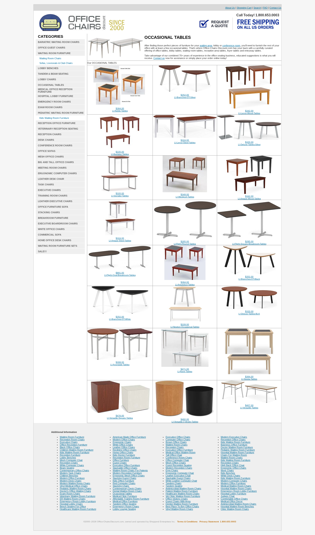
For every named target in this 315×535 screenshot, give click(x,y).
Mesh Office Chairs (176, 462)
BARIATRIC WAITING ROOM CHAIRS (58, 42)
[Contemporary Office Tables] (185, 321)
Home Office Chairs (123, 452)
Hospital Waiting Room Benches (237, 506)
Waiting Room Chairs (50, 58)
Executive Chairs (69, 442)
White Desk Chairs (230, 475)
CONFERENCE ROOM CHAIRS (55, 145)
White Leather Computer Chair (181, 480)
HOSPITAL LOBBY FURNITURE (55, 96)
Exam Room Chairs (70, 493)
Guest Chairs (120, 462)
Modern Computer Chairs (234, 480)
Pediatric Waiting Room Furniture (238, 450)
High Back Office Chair (232, 465)
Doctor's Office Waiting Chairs (75, 491)
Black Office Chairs (70, 447)
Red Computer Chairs (124, 483)
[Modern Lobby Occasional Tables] (249, 273)
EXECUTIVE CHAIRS (49, 190)
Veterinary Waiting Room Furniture (77, 496)
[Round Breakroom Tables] (185, 238)
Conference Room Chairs (179, 457)
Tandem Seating (174, 486)
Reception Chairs (69, 462)
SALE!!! (42, 251)
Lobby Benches (68, 457)
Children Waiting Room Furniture (76, 450)
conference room (231, 45)
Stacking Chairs (121, 486)
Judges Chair (228, 496)
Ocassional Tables (122, 493)
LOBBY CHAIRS (47, 79)
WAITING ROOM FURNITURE (54, 53)
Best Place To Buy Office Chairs (182, 506)
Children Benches (69, 475)
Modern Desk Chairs (70, 480)
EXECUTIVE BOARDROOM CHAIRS (58, 223)
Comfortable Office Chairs (234, 498)
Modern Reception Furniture (127, 473)
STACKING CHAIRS (49, 212)
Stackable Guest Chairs (178, 478)
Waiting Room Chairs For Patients (130, 470)
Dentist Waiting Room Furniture (182, 504)
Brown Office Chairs (176, 442)
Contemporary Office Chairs (74, 470)
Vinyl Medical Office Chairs (74, 486)
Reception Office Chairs (233, 439)
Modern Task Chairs (70, 473)
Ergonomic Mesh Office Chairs (129, 475)
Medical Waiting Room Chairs (236, 486)
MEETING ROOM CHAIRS (52, 167)
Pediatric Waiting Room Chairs (75, 488)
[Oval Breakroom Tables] (120, 269)
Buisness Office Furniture (234, 444)
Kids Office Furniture (123, 480)
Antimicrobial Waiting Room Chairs (183, 488)
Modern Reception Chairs (179, 468)
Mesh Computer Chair (71, 460)
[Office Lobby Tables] (120, 190)
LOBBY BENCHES (48, 68)
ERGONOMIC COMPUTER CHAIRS (57, 173)
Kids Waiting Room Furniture (54, 118)
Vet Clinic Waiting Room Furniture (183, 496)
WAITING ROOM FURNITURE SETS (57, 246)
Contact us (159, 58)
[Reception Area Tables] (185, 191)
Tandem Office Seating (124, 504)
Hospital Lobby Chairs (71, 504)
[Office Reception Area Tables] (120, 235)
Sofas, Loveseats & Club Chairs (56, 63)
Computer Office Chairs (178, 439)
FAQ (265, 7)
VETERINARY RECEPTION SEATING (58, 128)
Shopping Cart (244, 7)
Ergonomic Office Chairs (233, 468)
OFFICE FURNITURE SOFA (53, 207)
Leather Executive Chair (178, 475)
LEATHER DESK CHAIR (51, 179)
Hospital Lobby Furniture (233, 493)
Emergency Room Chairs (126, 506)
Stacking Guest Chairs (124, 478)
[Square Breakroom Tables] (249, 238)
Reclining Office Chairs (124, 450)
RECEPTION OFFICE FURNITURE (56, 123)
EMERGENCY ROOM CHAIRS (54, 101)
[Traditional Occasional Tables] (120, 148)
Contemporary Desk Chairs (127, 488)
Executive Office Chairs (178, 437)
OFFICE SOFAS (46, 151)
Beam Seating (67, 468)
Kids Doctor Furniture (124, 455)
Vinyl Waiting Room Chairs (179, 509)
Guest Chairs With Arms (178, 501)
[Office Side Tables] (120, 359)
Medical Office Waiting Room (180, 452)
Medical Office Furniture (125, 501)
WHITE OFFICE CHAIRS (51, 229)
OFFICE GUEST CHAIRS (51, 47)
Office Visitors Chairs (177, 498)
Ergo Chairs (172, 470)
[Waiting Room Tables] (120, 105)
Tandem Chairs (174, 483)
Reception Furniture (70, 455)
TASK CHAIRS (46, 184)
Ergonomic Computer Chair (180, 473)
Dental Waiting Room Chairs (127, 491)
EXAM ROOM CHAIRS (50, 107)
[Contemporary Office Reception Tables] (249, 139)
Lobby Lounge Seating (124, 509)
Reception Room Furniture (126, 457)
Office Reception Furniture (73, 444)
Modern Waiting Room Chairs (75, 483)
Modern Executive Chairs (234, 437)
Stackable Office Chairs (125, 468)
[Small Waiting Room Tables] (185, 92)
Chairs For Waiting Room (234, 455)
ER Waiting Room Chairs (73, 498)
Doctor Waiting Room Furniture (237, 447)
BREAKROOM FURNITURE (53, 218)
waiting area (206, 45)
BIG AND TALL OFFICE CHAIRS (56, 162)
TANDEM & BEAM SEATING (53, 74)
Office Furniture (121, 460)
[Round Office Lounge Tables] (185, 416)
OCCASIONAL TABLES (51, 85)
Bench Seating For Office (73, 506)
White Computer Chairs (72, 465)
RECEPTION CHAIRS (49, 134)
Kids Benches (228, 473)
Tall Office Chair (174, 455)
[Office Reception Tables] (249, 193)
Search (257, 7)
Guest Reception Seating (179, 465)
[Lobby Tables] (184, 366)
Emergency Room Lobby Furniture (78, 501)
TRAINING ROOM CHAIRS (52, 195)
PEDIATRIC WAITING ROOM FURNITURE (61, 113)
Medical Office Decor (232, 501)
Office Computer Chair (177, 460)
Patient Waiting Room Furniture (182, 491)
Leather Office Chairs (124, 447)
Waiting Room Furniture (72, 437)
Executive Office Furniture (126, 465)
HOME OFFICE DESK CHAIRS (54, 240)
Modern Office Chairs (124, 439)
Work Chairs (227, 470)
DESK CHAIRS (46, 140)
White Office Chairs (123, 444)
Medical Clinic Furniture (125, 496)
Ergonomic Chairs (122, 442)
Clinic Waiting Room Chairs (235, 509)
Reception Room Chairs (72, 439)
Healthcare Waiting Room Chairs (183, 493)
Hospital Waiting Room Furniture (237, 452)
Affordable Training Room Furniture (131, 498)
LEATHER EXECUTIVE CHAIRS (55, 201)
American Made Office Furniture (129, 437)
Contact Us (275, 7)
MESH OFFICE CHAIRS (51, 156)
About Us (230, 7)
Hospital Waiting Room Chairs (236, 488)
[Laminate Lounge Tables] (120, 412)
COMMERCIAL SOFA (49, 234)
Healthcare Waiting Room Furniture (78, 509)
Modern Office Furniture (72, 478)
